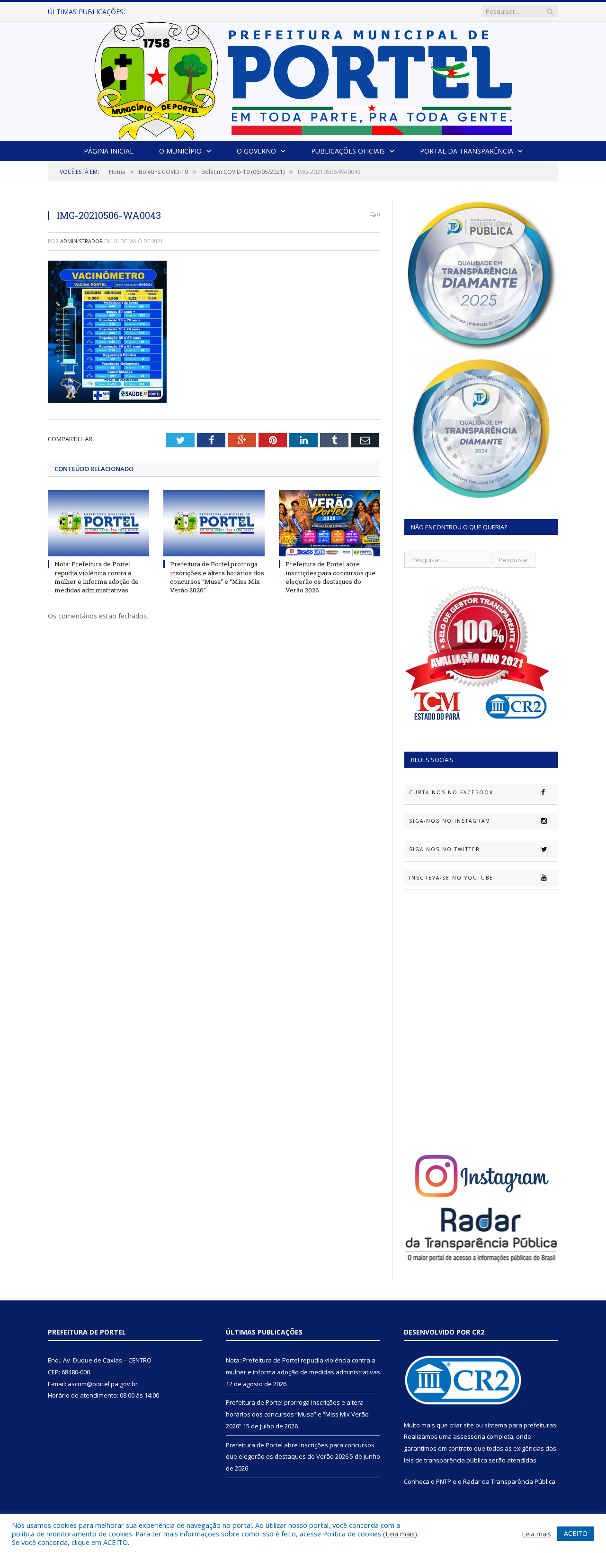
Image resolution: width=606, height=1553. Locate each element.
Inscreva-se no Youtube (451, 877)
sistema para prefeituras (520, 1425)
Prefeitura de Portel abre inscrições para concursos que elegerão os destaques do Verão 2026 (330, 577)
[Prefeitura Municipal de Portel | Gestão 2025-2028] (303, 78)
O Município (180, 150)
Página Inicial (109, 150)
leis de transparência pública (445, 1460)
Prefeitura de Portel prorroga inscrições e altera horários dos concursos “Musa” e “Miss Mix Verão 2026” (257, 12)
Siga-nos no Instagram (449, 820)
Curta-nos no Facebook (451, 792)
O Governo (256, 150)
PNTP (443, 1481)
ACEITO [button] (576, 1533)
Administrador (81, 241)
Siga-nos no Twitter (444, 849)
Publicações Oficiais (348, 150)
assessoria (469, 1436)
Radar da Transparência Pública (509, 1481)
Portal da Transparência (466, 150)
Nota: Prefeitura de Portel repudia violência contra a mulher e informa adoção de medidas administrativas (96, 577)
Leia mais (400, 1533)
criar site (461, 1425)
